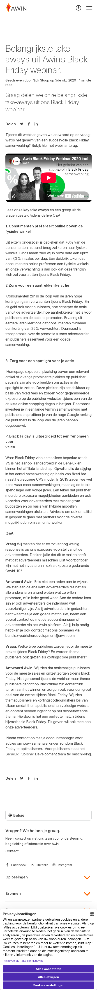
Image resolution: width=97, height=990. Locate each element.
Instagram (65, 865)
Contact (11, 851)
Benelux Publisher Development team (35, 754)
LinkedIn (42, 865)
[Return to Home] (16, 7)
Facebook (19, 865)
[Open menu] (89, 7)
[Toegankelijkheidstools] (78, 7)
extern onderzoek (25, 242)
